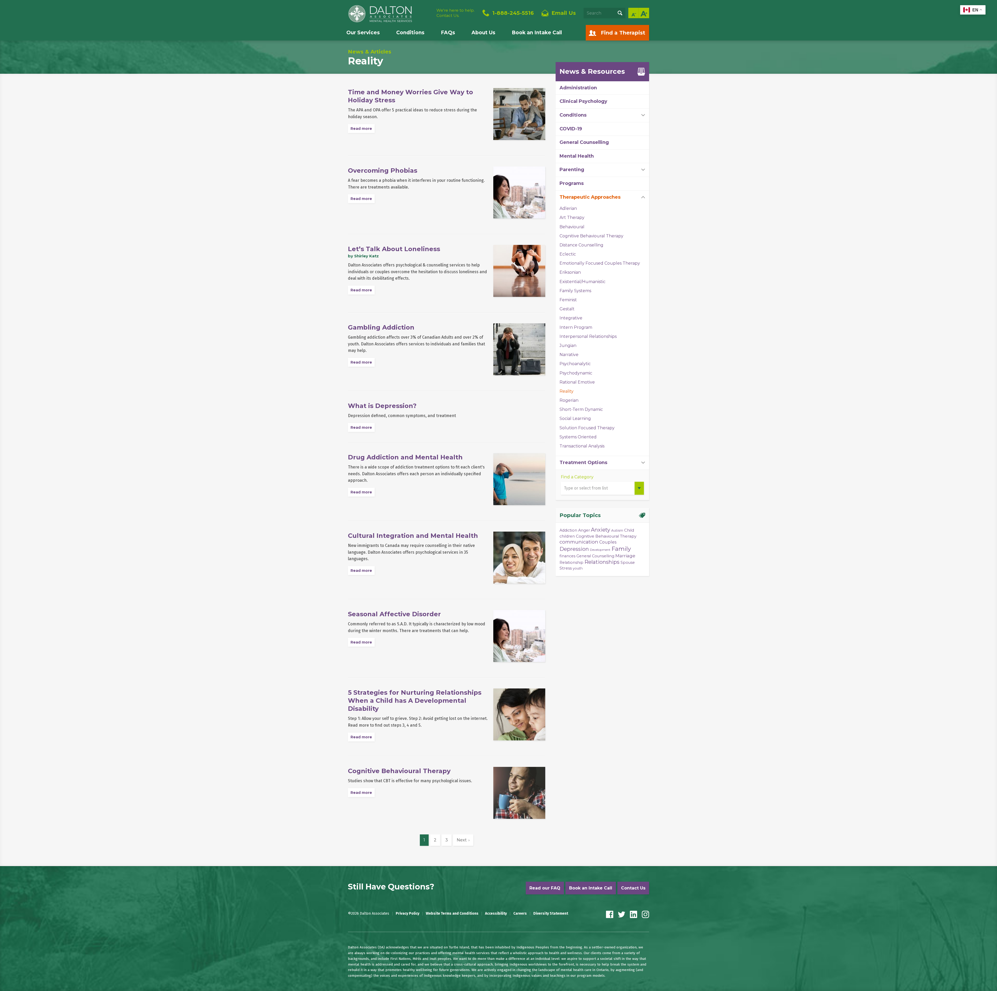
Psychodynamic (576, 373)
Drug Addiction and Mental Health (405, 457)
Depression (574, 549)
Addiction (568, 530)
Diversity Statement (550, 913)
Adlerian (568, 208)
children (567, 536)
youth (578, 568)
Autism (617, 530)
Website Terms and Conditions (452, 913)
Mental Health (577, 156)
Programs (572, 183)
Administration (578, 88)
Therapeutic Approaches (590, 197)
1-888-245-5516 (513, 13)
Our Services (363, 33)
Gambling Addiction (381, 327)
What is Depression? (382, 406)
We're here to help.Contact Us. (455, 13)
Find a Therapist (623, 33)
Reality (567, 391)
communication (579, 542)
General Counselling (584, 142)
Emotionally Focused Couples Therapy (600, 263)
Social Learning (575, 418)
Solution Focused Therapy (587, 427)
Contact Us (633, 888)
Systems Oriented (578, 436)
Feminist (568, 299)
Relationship (571, 562)
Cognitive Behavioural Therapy (399, 771)
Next (462, 840)
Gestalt (567, 308)
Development (600, 550)
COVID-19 (571, 129)
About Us (483, 33)
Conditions (410, 33)
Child (629, 530)
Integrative (571, 318)
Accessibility (496, 913)
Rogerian (569, 400)
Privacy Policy (407, 913)
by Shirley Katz (363, 255)
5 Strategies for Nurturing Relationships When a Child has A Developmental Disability (414, 700)
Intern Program (576, 327)
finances (567, 556)
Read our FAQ (544, 888)
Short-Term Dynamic (581, 409)
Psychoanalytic (575, 363)
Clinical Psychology (583, 101)
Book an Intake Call (537, 33)
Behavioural (572, 226)
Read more (361, 128)
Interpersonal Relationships (588, 336)
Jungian (568, 345)
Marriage (625, 555)
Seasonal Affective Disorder (394, 614)
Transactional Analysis (582, 446)
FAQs (448, 33)
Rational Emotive (577, 382)
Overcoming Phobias (382, 170)
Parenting (572, 169)
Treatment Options (583, 462)
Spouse (628, 562)
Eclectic (568, 254)
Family (621, 548)
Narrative (569, 354)
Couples (607, 542)
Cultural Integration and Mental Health (413, 535)
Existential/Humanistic (582, 281)
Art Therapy (572, 217)
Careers (520, 913)
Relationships (601, 562)
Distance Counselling (581, 245)
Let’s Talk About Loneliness (394, 249)
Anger (584, 530)
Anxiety (600, 530)
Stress (566, 568)
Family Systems (575, 290)
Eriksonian (570, 272)
